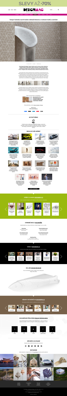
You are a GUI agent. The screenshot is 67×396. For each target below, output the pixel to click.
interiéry (15, 9)
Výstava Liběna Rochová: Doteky (43, 232)
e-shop (9, 9)
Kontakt (18, 383)
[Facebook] (26, 346)
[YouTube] (38, 346)
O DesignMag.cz (28, 383)
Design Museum (36, 268)
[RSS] (41, 346)
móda (39, 14)
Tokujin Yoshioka (37, 105)
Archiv (29, 385)
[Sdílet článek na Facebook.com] (25, 111)
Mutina (41, 105)
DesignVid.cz (36, 247)
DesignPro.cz (40, 300)
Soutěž (48, 383)
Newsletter (38, 385)
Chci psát (18, 385)
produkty (35, 14)
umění (51, 14)
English (48, 385)
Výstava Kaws (24, 228)
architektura (26, 14)
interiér (31, 14)
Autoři (29, 384)
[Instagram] (29, 346)
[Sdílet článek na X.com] (29, 111)
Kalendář (38, 384)
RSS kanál (38, 383)
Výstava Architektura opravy (43, 228)
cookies (41, 391)
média (47, 14)
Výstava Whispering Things (24, 232)
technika (43, 14)
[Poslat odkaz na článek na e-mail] (41, 111)
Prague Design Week (41, 318)
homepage (17, 14)
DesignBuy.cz (39, 197)
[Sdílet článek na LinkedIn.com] (33, 111)
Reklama (18, 384)
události (21, 14)
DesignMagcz (35, 352)
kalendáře (38, 223)
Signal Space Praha (33, 237)
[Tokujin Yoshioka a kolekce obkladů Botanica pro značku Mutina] (33, 41)
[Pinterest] (35, 346)
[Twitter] (32, 346)
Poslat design (48, 384)
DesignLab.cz (35, 394)
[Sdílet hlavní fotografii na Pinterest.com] (37, 111)
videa (12, 9)
